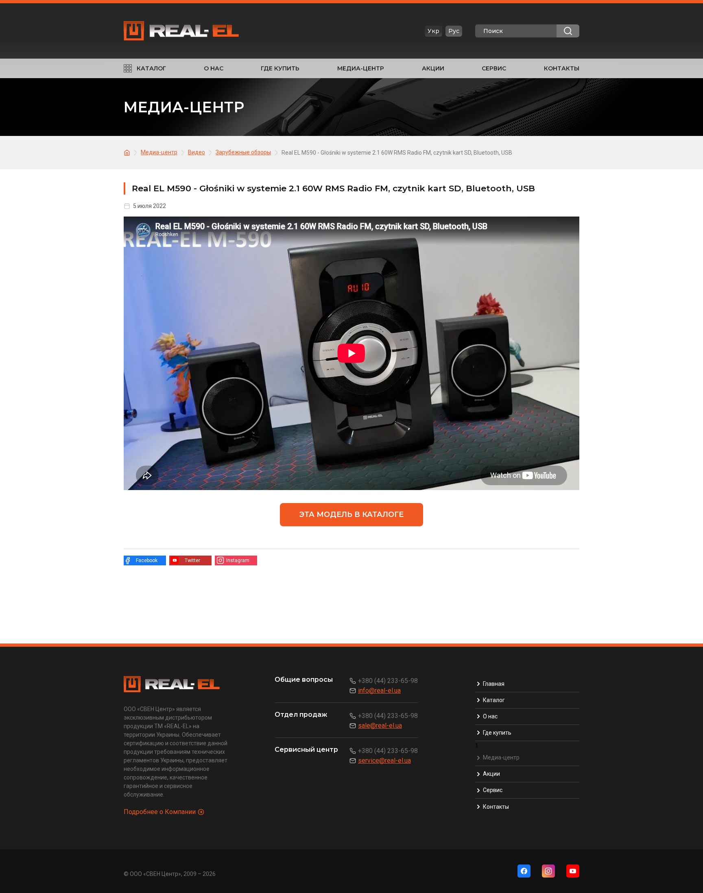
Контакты (561, 68)
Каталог (151, 68)
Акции (433, 68)
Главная (493, 684)
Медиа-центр (360, 68)
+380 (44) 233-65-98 (388, 681)
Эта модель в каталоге (351, 514)
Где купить (280, 68)
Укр (433, 31)
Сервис (494, 68)
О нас (213, 68)
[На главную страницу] (128, 152)
